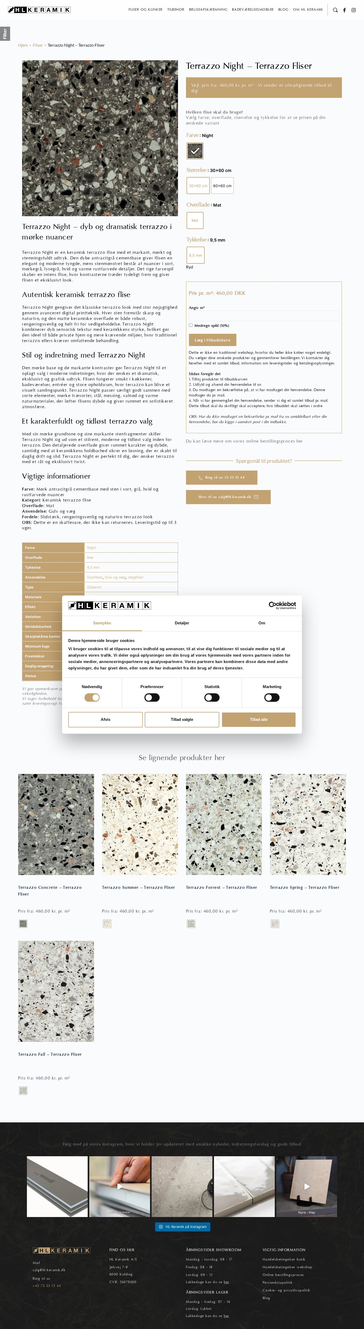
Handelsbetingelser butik (284, 1259)
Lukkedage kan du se (207, 1282)
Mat (90, 557)
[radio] (195, 151)
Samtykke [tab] (102, 623)
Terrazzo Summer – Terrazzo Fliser (138, 887)
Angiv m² (197, 308)
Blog (266, 1298)
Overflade (198, 204)
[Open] (57, 1186)
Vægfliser (136, 577)
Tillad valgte (182, 719)
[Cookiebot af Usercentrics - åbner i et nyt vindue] (272, 605)
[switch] (152, 697)
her (300, 441)
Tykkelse (197, 239)
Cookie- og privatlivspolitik (286, 1290)
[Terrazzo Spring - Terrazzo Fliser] (308, 824)
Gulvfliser (95, 577)
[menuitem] (145, 10)
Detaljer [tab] (182, 623)
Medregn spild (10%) (212, 325)
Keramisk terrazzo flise (67, 500)
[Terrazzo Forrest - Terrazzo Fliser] (224, 824)
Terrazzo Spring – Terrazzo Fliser (305, 887)
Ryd (189, 266)
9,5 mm (93, 567)
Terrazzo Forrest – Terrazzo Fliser (221, 887)
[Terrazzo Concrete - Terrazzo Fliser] (56, 824)
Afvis (105, 719)
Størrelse (197, 170)
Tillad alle (259, 719)
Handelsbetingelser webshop (288, 1267)
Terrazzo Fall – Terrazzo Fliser (50, 1054)
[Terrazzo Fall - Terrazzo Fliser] (56, 991)
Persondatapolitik (278, 1282)
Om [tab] (261, 623)
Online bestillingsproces (283, 1275)
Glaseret (94, 587)
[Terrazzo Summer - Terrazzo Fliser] (140, 824)
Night (91, 547)
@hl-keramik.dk (53, 1270)
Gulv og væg (115, 577)
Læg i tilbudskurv (212, 340)
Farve (193, 135)
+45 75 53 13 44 (47, 1286)
